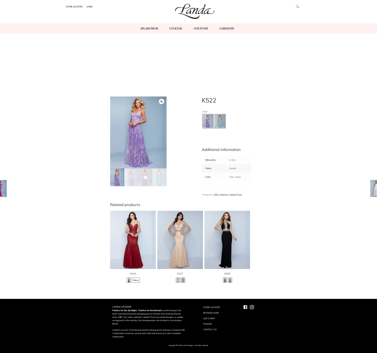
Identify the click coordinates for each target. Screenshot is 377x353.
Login (89, 6)
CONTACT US (210, 329)
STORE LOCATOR (211, 307)
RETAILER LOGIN (211, 313)
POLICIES (207, 324)
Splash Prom (149, 28)
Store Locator (74, 6)
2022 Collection (221, 194)
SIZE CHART (209, 318)
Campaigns (226, 28)
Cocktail (175, 28)
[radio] (207, 121)
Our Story (201, 28)
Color (204, 111)
